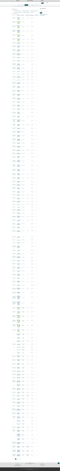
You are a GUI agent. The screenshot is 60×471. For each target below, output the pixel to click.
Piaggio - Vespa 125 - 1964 (18, 378)
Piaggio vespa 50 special (18, 181)
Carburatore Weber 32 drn (18, 153)
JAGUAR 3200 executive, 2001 (18, 26)
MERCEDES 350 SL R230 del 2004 (18, 289)
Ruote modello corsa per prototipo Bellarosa (18, 120)
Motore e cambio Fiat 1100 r (18, 157)
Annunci (19, 6)
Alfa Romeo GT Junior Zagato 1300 (18, 65)
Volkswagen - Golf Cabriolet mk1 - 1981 (18, 321)
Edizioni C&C (17, 0)
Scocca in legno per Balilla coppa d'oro (18, 246)
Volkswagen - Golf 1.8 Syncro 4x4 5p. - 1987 (18, 316)
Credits (32, 469)
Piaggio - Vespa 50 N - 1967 (18, 307)
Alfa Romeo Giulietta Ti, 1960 (18, 91)
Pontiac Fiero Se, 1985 (18, 143)
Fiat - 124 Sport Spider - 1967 (18, 364)
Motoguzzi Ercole (18, 109)
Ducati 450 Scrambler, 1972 (18, 106)
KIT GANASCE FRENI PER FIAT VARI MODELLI (18, 451)
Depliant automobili (18, 227)
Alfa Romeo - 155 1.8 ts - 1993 (18, 368)
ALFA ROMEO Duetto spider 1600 (18, 257)
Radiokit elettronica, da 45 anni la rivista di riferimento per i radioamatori (30, 463)
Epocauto (42, 0)
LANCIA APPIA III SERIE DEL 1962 (18, 217)
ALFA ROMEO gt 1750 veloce (18, 77)
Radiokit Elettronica (30, 0)
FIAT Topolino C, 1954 (18, 102)
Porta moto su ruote (18, 406)
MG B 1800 (18, 71)
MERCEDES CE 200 (18, 17)
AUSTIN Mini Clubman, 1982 (18, 201)
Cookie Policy (30, 469)
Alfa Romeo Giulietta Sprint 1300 (18, 68)
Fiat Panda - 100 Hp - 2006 (18, 427)
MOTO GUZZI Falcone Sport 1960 (18, 83)
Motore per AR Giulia (18, 271)
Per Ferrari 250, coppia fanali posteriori (18, 170)
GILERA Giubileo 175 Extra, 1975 (18, 275)
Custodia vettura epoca (18, 344)
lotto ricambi (18, 347)
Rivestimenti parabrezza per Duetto (18, 54)
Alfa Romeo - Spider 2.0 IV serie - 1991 (18, 389)
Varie (23, 112)
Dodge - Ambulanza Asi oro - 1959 (18, 403)
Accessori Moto (23, 349)
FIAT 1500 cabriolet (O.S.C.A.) (18, 178)
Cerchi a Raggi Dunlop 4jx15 (18, 374)
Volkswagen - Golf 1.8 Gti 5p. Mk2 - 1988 (18, 325)
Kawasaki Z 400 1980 (18, 253)
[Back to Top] (58, 463)
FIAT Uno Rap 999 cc (18, 261)
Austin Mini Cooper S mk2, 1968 (18, 87)
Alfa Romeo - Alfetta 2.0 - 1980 (18, 414)
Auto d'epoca (23, 26)
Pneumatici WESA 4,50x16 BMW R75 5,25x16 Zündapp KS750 (18, 303)
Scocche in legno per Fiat (18, 237)
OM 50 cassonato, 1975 (18, 117)
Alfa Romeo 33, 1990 (18, 213)
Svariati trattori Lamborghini (18, 113)
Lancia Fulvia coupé (18, 285)
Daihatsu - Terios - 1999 (18, 392)
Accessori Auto (23, 120)
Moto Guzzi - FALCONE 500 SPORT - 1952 (18, 381)
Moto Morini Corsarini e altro (18, 282)
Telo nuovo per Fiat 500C (18, 128)
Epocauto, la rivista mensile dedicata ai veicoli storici (42, 465)
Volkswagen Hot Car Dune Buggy (18, 95)
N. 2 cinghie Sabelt (18, 250)
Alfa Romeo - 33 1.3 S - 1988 (18, 371)
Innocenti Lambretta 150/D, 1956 (18, 50)
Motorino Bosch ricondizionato (18, 268)
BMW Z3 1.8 (18, 204)
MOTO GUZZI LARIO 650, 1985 (18, 174)
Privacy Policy (28, 469)
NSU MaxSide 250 (18, 57)
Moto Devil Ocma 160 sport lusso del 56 (18, 161)
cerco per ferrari (18, 352)
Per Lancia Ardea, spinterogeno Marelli (18, 165)
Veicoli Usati (23, 124)
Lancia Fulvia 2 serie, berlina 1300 (18, 132)
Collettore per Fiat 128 (18, 264)
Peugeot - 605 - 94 (18, 424)
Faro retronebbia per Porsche (18, 224)
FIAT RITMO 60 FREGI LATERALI (18, 439)
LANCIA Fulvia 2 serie (18, 35)
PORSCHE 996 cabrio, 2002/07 (18, 47)
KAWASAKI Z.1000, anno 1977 (18, 188)
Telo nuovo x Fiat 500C (18, 39)
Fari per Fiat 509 (18, 243)
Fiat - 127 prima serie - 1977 (18, 330)
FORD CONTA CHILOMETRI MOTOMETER (18, 455)
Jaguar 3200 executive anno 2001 (18, 136)
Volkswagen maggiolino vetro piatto (18, 31)
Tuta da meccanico (18, 278)
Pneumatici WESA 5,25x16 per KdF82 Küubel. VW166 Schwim (18, 297)
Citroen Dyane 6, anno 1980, (18, 210)
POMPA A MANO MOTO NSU (18, 447)
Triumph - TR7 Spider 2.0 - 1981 (18, 356)
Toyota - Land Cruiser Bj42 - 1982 (18, 385)
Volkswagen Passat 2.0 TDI (18, 150)
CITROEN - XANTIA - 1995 (18, 341)
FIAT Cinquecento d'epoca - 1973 (18, 231)
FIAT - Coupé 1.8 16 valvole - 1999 (18, 334)
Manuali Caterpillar (18, 338)
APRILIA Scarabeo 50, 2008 (18, 125)
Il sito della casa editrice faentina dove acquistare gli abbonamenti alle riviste (17, 465)
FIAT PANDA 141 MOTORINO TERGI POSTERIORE (18, 435)
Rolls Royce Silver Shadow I (18, 185)
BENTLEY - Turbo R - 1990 (18, 421)
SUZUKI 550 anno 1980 (18, 192)
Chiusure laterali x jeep (18, 399)
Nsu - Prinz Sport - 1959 (18, 311)
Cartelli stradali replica (18, 220)
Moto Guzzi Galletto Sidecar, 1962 (18, 99)
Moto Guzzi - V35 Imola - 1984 (18, 360)
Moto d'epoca (23, 57)
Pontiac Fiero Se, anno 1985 (18, 21)
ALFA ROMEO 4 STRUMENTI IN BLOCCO (18, 443)
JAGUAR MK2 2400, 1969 (18, 43)
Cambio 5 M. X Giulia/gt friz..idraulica (18, 417)
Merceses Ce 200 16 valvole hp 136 (18, 147)
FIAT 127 (18, 74)
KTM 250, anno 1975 (18, 61)
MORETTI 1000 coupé (18, 198)
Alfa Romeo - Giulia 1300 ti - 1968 (18, 431)
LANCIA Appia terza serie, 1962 (18, 293)
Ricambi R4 (18, 207)
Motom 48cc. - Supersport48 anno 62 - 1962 (18, 410)
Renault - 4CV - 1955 (18, 396)
